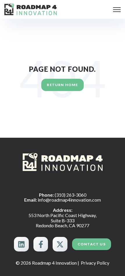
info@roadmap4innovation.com (69, 199)
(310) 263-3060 (70, 195)
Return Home (62, 85)
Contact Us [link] (92, 244)
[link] (30, 8)
